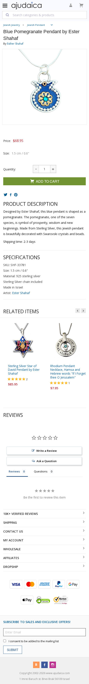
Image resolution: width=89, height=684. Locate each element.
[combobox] (44, 15)
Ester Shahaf (21, 293)
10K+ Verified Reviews (20, 514)
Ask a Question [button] (47, 461)
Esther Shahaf (15, 43)
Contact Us (13, 531)
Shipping (10, 522)
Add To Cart (47, 181)
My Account (13, 540)
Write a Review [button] (46, 451)
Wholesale (12, 549)
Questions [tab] (41, 471)
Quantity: (9, 169)
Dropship (10, 567)
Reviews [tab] (14, 471)
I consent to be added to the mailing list (34, 641)
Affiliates (11, 558)
